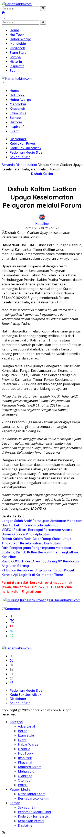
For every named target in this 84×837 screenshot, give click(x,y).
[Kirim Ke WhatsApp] (11, 636)
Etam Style (18, 113)
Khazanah (17, 109)
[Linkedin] (11, 669)
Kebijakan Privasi (23, 143)
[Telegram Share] (11, 631)
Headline (42, 223)
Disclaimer (18, 139)
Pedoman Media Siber (27, 152)
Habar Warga (20, 100)
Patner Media (20, 789)
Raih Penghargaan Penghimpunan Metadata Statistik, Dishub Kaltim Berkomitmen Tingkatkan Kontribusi (40, 552)
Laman (15, 803)
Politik (23, 785)
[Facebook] (11, 656)
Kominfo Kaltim (29, 767)
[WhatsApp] (11, 678)
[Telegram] (11, 683)
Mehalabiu (18, 104)
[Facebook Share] (11, 616)
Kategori (16, 722)
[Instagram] (11, 665)
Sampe (15, 118)
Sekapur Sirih (20, 157)
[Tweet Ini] (12, 622)
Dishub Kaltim (42, 173)
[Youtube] (11, 674)
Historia (16, 122)
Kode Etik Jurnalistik (25, 148)
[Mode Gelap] (3, 13)
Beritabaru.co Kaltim (33, 798)
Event (14, 131)
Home (14, 91)
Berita (22, 731)
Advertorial (26, 726)
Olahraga (25, 776)
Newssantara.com (31, 794)
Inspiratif (17, 127)
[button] (43, 8)
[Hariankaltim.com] (17, 4)
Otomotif (25, 780)
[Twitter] (11, 660)
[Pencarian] (3, 17)
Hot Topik (17, 95)
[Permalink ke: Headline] (42, 219)
